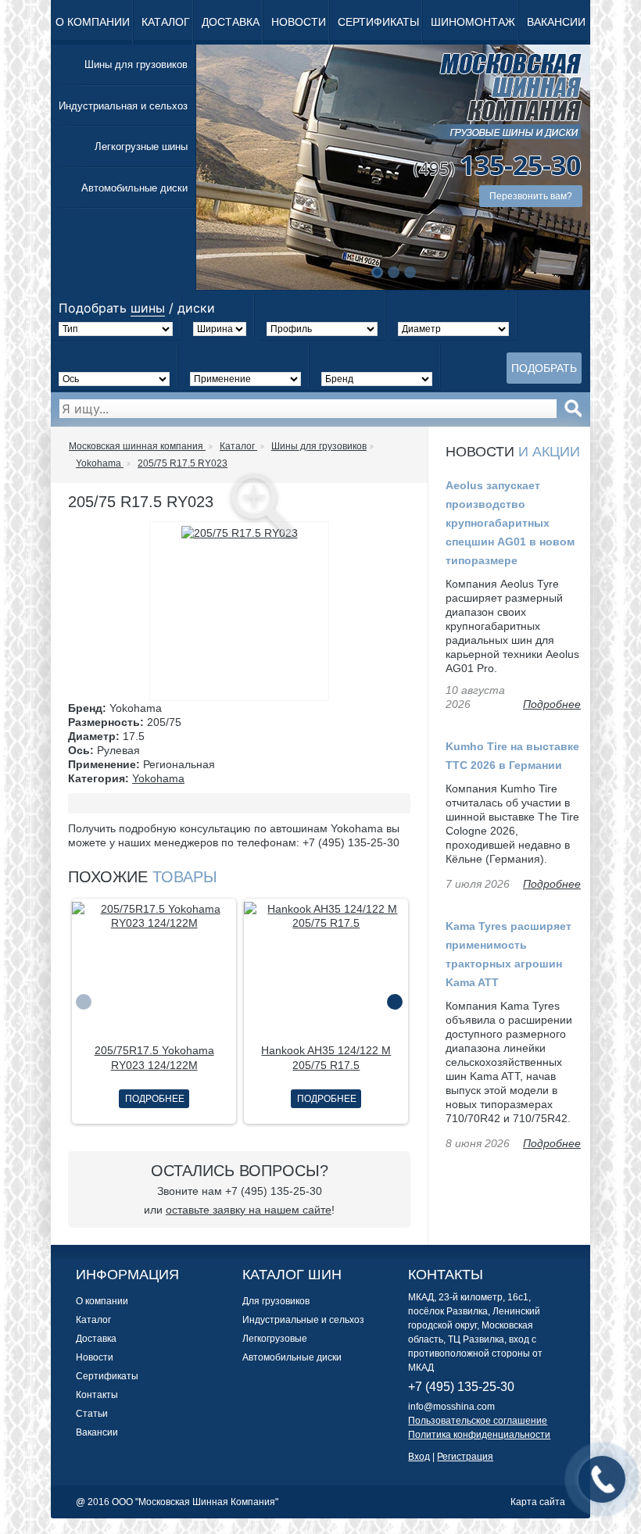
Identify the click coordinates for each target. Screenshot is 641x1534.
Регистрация (465, 1456)
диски (196, 308)
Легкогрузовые (274, 1338)
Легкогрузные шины (141, 146)
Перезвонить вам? (530, 196)
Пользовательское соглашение (477, 1420)
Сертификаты (378, 22)
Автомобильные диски (134, 188)
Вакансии (556, 22)
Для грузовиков (276, 1301)
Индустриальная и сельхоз (123, 106)
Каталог (165, 22)
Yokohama (158, 778)
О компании (93, 22)
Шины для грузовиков (136, 64)
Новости (298, 22)
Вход (419, 1456)
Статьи (92, 1413)
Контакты (97, 1394)
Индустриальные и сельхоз (303, 1319)
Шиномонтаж (473, 22)
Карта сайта (537, 1501)
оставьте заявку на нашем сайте (248, 1209)
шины (148, 308)
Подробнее (154, 1098)
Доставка (231, 22)
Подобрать (544, 368)
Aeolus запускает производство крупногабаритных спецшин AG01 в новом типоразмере (510, 523)
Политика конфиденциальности (479, 1434)
